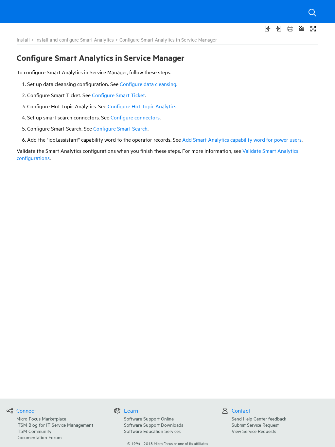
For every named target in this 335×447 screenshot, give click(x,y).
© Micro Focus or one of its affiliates (167, 443)
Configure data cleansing (148, 83)
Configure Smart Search (120, 128)
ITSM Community (33, 431)
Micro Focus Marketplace (41, 418)
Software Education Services (152, 431)
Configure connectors (135, 117)
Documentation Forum (39, 437)
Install (23, 39)
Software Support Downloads (153, 424)
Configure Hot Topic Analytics (142, 106)
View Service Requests (254, 431)
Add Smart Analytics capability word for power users (242, 139)
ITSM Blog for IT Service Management (54, 424)
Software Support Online (149, 418)
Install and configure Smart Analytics (74, 39)
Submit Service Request (255, 424)
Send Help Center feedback (259, 418)
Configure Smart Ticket (118, 94)
